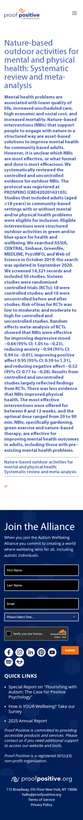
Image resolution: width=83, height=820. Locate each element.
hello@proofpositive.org (41, 794)
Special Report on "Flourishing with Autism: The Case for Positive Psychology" (43, 692)
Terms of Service (41, 799)
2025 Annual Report (28, 721)
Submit (70, 650)
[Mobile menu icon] (74, 8)
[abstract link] (5, 485)
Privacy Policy (41, 804)
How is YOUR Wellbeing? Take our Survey (42, 708)
